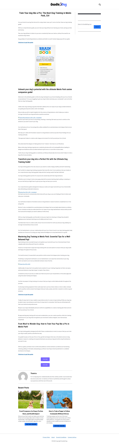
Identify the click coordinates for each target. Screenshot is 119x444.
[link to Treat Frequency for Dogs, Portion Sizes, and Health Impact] (31, 399)
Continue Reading (31, 424)
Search (97, 27)
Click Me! (45, 359)
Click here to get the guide (25, 42)
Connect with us (72, 437)
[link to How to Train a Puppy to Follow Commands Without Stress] (59, 399)
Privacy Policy (46, 437)
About (53, 437)
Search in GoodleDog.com (84, 24)
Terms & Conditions (61, 437)
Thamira (34, 373)
